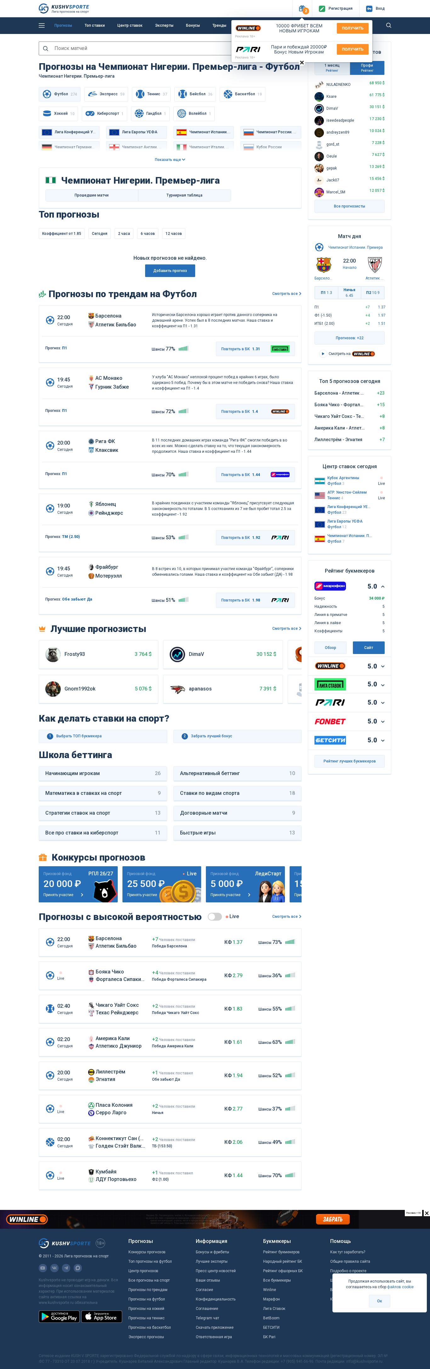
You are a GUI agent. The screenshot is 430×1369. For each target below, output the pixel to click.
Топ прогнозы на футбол (150, 1261)
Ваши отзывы (208, 1280)
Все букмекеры (277, 1280)
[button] (302, 8)
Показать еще (168, 160)
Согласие (204, 1290)
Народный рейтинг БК (282, 1261)
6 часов (148, 233)
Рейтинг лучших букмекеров (350, 761)
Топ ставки (95, 25)
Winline (269, 1290)
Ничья (349, 293)
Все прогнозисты (349, 206)
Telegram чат (207, 1318)
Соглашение (207, 1308)
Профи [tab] (367, 67)
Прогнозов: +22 (350, 338)
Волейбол (200, 113)
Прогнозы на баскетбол (149, 1327)
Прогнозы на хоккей (146, 1308)
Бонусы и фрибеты (212, 1252)
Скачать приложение (215, 1327)
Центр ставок (130, 25)
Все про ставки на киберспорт (103, 833)
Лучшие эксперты (212, 1261)
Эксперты (164, 25)
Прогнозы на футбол (146, 1299)
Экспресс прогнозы (146, 1337)
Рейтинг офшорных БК (283, 1271)
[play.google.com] (59, 1316)
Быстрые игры (237, 833)
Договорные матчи (237, 813)
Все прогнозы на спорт (149, 1280)
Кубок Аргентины (343, 478)
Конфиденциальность (215, 1299)
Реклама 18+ (245, 36)
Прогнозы (63, 25)
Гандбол (156, 113)
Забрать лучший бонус (208, 736)
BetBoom (271, 1318)
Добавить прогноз (170, 271)
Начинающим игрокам (103, 773)
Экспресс (112, 94)
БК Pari (269, 1337)
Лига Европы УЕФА (345, 521)
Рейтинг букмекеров (281, 1252)
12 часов (174, 233)
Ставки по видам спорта (237, 793)
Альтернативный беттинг (237, 773)
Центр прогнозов (143, 1271)
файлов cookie (400, 1287)
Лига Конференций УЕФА (349, 507)
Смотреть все (285, 293)
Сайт (368, 648)
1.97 (382, 315)
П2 (373, 293)
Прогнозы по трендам (147, 1290)
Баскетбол (248, 94)
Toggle (215, 917)
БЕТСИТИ (271, 1327)
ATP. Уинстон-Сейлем (347, 492)
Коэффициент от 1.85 (61, 233)
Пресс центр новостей (216, 1271)
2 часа (124, 233)
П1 (64, 348)
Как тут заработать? (347, 1252)
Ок (379, 1301)
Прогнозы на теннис (146, 1318)
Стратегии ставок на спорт (103, 813)
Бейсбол (201, 94)
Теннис (157, 94)
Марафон (271, 1299)
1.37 (382, 307)
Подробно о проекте (348, 1271)
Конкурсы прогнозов (147, 1252)
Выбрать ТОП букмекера (75, 736)
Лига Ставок (274, 1308)
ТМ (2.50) (71, 537)
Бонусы (193, 25)
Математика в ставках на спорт (103, 793)
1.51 (382, 323)
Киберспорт (110, 113)
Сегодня (99, 233)
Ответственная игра (214, 1337)
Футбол (335, 483)
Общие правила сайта (350, 1261)
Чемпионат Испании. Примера (355, 247)
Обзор (330, 648)
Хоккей (64, 113)
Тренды (219, 25)
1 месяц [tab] (332, 67)
